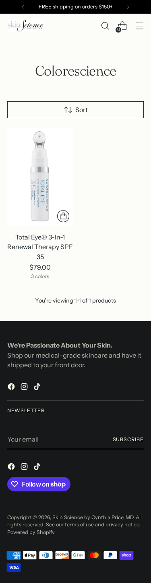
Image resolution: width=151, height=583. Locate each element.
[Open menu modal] (139, 26)
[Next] (128, 7)
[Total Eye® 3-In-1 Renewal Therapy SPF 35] (40, 177)
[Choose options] (63, 216)
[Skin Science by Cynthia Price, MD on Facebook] (12, 388)
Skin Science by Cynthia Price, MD (92, 517)
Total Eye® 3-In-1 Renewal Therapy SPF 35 (40, 246)
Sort (81, 110)
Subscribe (128, 439)
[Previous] (23, 7)
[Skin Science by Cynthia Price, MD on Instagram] (25, 388)
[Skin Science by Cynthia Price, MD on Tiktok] (38, 388)
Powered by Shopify (31, 532)
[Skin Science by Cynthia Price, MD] (25, 25)
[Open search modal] (105, 26)
